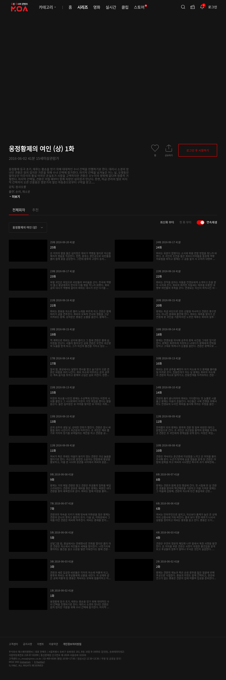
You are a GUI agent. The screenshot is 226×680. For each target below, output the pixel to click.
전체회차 (18, 209)
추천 (35, 209)
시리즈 (82, 7)
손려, (19, 191)
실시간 (111, 7)
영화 (96, 7)
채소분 (26, 191)
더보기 (16, 196)
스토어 (140, 7)
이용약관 (53, 644)
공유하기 (169, 155)
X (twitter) (39, 662)
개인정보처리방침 (72, 644)
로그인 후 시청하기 (197, 150)
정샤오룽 (21, 187)
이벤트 (40, 644)
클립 (125, 7)
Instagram (25, 662)
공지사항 (27, 644)
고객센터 (13, 644)
